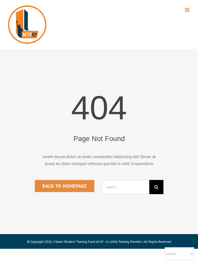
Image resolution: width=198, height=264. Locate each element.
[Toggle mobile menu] (187, 10)
